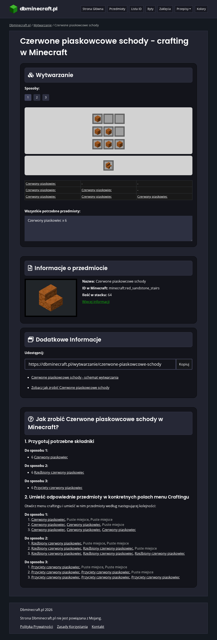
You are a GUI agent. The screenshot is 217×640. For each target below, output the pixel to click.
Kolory (201, 9)
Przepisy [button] (183, 9)
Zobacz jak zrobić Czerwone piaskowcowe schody (70, 387)
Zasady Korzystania (72, 626)
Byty (150, 9)
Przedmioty (117, 9)
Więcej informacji (96, 301)
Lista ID (136, 9)
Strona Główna (93, 9)
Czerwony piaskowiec (41, 184)
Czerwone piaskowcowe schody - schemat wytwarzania (74, 377)
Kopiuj (184, 364)
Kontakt (98, 626)
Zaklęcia (165, 9)
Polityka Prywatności (36, 626)
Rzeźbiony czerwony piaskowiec (59, 472)
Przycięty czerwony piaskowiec (58, 487)
